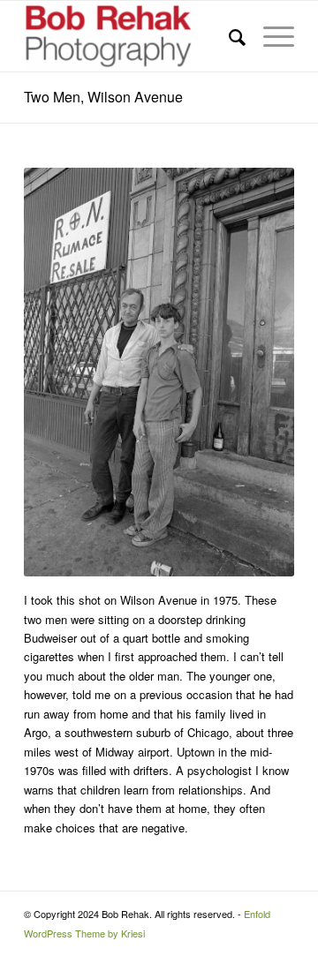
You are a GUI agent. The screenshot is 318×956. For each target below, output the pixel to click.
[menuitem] (228, 36)
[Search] (228, 36)
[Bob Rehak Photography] (132, 36)
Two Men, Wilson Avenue (103, 97)
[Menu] (270, 36)
